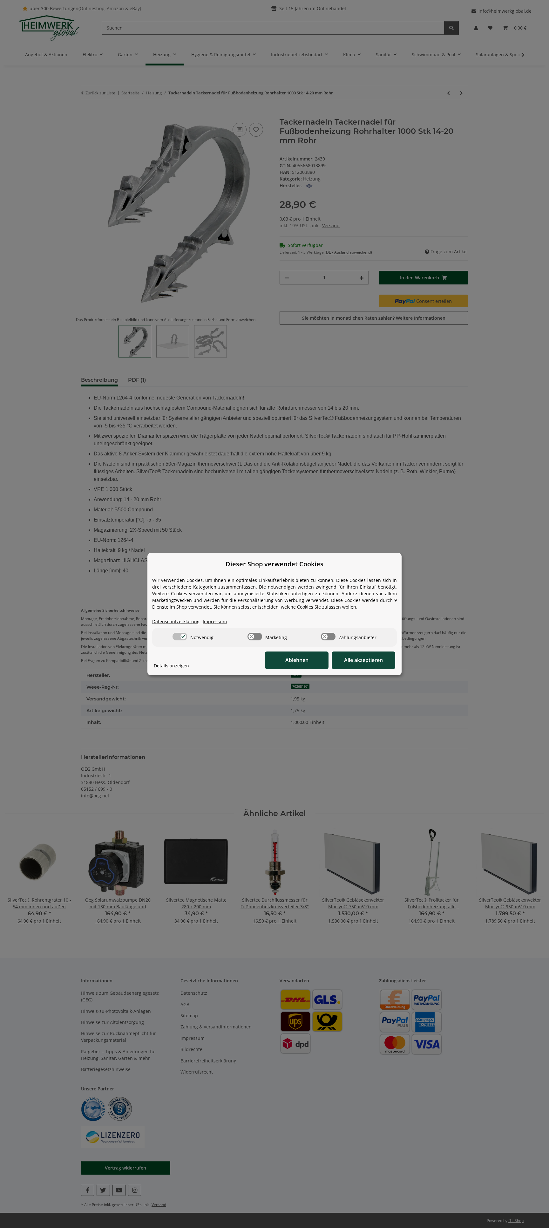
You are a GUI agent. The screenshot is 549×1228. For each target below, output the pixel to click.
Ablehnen (296, 660)
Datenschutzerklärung (176, 621)
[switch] (180, 636)
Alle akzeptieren (363, 660)
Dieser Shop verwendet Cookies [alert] (274, 564)
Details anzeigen (171, 666)
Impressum (215, 621)
